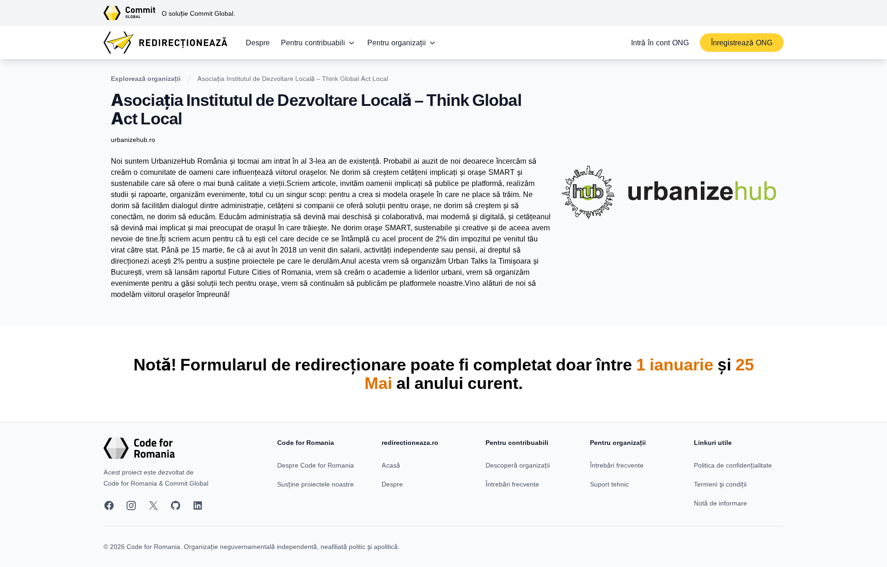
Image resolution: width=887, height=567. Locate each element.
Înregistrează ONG (741, 42)
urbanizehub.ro (133, 139)
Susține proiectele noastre (315, 484)
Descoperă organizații (518, 465)
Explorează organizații (146, 78)
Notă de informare (720, 503)
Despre (258, 42)
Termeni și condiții (720, 484)
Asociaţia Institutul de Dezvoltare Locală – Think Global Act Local (292, 78)
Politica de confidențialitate (733, 465)
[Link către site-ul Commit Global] (132, 13)
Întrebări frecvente (512, 484)
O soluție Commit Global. (198, 13)
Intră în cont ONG (660, 42)
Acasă (391, 465)
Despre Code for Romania (315, 465)
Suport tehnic (609, 484)
